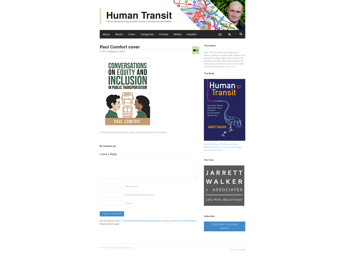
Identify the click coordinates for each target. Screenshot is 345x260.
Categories (147, 34)
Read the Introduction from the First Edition (223, 147)
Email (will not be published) (140, 195)
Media (177, 34)
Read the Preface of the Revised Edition (221, 144)
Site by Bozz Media (237, 249)
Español (191, 34)
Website (129, 203)
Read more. (230, 66)
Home (117, 220)
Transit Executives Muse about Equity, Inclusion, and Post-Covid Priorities (133, 132)
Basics (119, 34)
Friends (163, 34)
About (106, 34)
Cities (131, 34)
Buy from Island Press (213, 150)
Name (132, 186)
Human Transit (139, 15)
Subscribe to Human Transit (224, 226)
